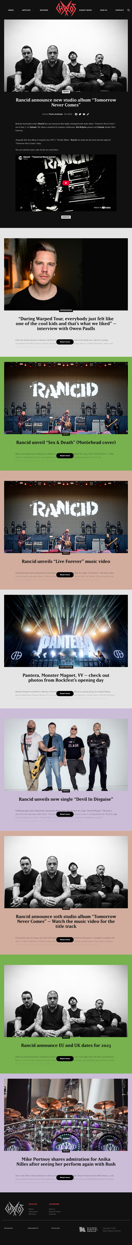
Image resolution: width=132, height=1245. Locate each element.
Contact (52, 1214)
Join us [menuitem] (103, 10)
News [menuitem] (11, 10)
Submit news (54, 1212)
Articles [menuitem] (26, 10)
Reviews (32, 1214)
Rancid (66, 217)
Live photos (66, 667)
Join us (52, 1209)
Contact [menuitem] (119, 10)
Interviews (66, 310)
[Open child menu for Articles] (32, 10)
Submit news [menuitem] (85, 10)
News (66, 92)
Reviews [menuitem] (44, 10)
